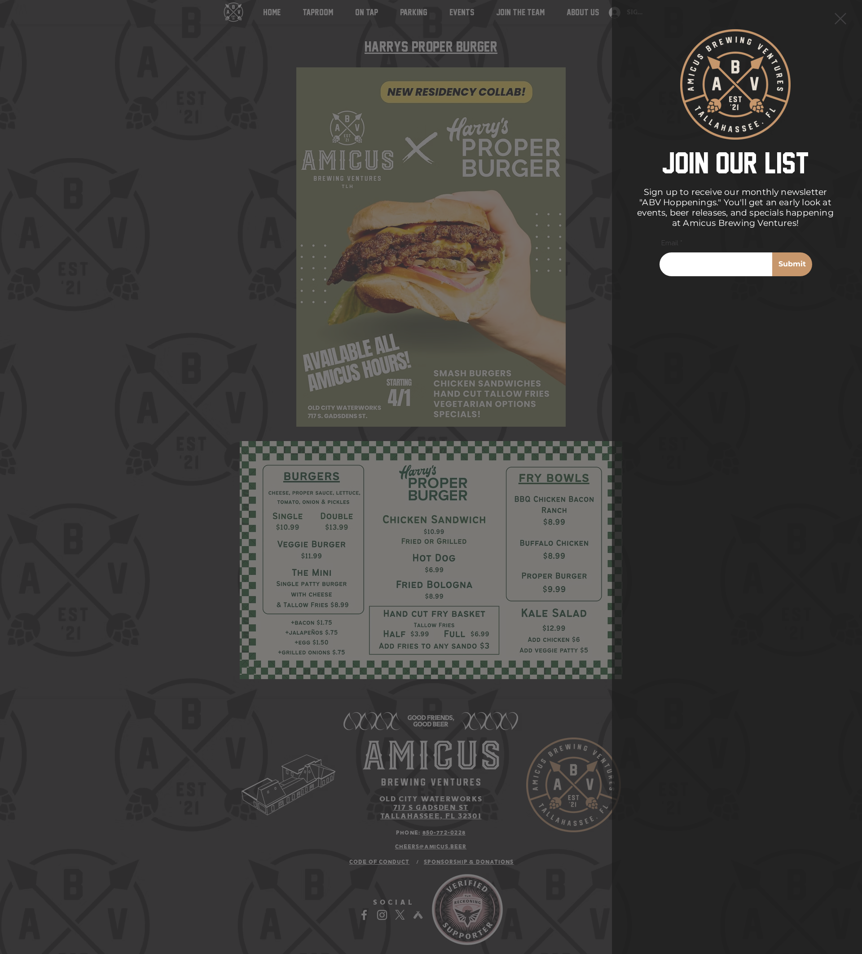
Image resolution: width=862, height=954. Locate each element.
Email (669, 243)
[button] (840, 19)
